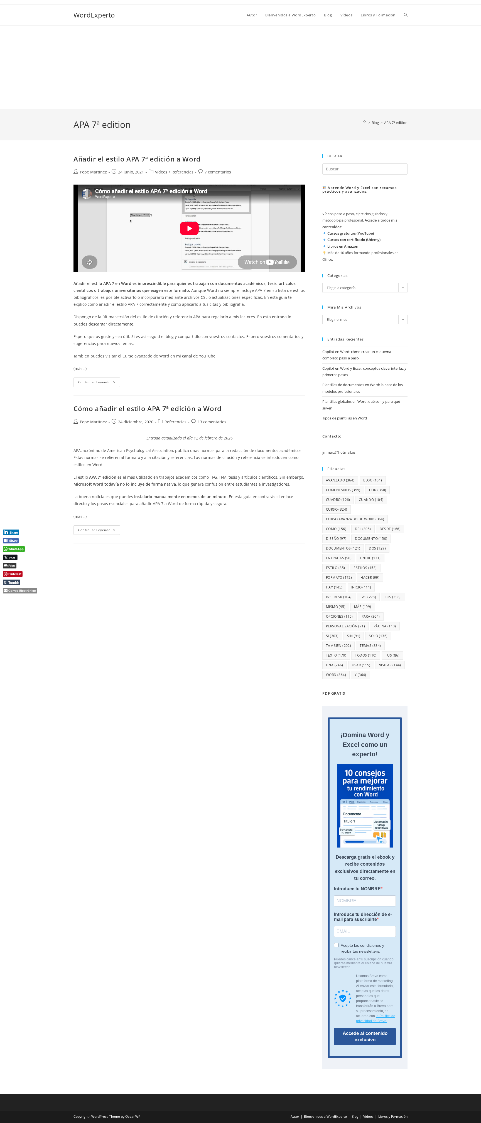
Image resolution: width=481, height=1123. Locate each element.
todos (365, 655)
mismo (335, 606)
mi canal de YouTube (195, 356)
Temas (370, 645)
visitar (390, 665)
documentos (343, 548)
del (363, 528)
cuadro (338, 499)
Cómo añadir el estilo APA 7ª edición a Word (147, 408)
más (362, 606)
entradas (339, 558)
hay (334, 587)
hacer (369, 577)
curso (336, 509)
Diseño (336, 538)
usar (361, 665)
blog (372, 480)
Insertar (339, 597)
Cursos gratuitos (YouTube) (350, 233)
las (368, 597)
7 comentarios (218, 172)
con (377, 490)
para (371, 616)
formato (339, 577)
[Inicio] (364, 122)
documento (371, 538)
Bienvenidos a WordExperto (325, 1116)
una (334, 665)
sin (353, 635)
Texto (336, 655)
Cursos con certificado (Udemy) (354, 239)
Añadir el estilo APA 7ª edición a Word (137, 158)
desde (390, 528)
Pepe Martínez (93, 172)
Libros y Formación (393, 1116)
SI (332, 635)
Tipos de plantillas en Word (344, 418)
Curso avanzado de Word (355, 519)
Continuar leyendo (99, 383)
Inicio (361, 587)
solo (378, 635)
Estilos (365, 567)
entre (370, 558)
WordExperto (94, 14)
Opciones (339, 616)
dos (377, 548)
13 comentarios (212, 421)
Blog (355, 1116)
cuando (371, 499)
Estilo (335, 567)
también (338, 645)
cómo (336, 528)
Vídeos (161, 172)
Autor (295, 1116)
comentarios (343, 490)
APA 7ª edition (396, 122)
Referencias (182, 172)
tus (392, 655)
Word (336, 674)
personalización (345, 626)
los (393, 597)
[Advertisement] (240, 67)
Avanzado (340, 480)
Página (385, 626)
